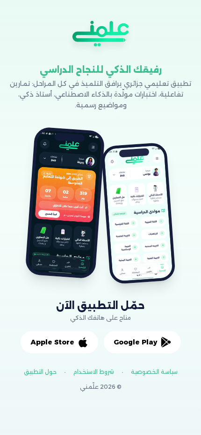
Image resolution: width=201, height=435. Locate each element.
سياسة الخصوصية (154, 371)
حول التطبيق (40, 371)
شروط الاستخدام (93, 371)
